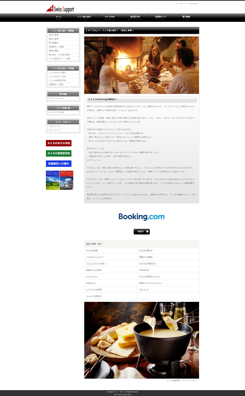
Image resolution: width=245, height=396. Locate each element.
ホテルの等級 (92, 250)
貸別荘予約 (135, 18)
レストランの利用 (94, 289)
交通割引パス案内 (56, 47)
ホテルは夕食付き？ (147, 263)
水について (144, 289)
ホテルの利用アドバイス (149, 276)
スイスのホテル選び (57, 72)
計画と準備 (53, 35)
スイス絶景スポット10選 (59, 58)
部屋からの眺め (146, 257)
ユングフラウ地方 (56, 112)
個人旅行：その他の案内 (59, 55)
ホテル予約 (110, 18)
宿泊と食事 (53, 39)
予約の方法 (144, 270)
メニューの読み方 (94, 296)
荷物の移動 (53, 51)
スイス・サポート (119, 392)
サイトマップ (54, 130)
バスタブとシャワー (94, 257)
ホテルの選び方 (146, 250)
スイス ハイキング (57, 98)
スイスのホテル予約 (57, 76)
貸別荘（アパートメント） (150, 283)
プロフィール (54, 126)
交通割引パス (160, 18)
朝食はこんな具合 (94, 270)
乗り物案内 (53, 43)
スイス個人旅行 (84, 18)
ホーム (59, 18)
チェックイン (92, 276)
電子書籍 (186, 18)
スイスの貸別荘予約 (57, 80)
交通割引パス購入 (56, 84)
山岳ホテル (91, 283)
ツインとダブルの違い (95, 263)
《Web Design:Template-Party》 (122, 394)
